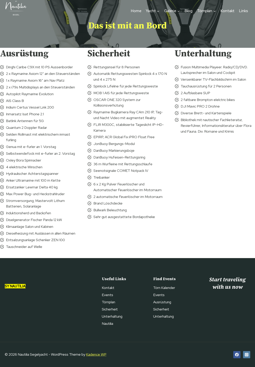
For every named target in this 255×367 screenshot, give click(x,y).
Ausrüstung (162, 302)
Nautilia (107, 323)
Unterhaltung (112, 316)
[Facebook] (236, 354)
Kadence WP (96, 354)
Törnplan (108, 302)
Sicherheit (110, 309)
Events (107, 295)
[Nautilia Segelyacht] (16, 11)
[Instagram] (246, 354)
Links (243, 10)
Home (136, 10)
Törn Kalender (164, 287)
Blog (189, 10)
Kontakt (227, 10)
